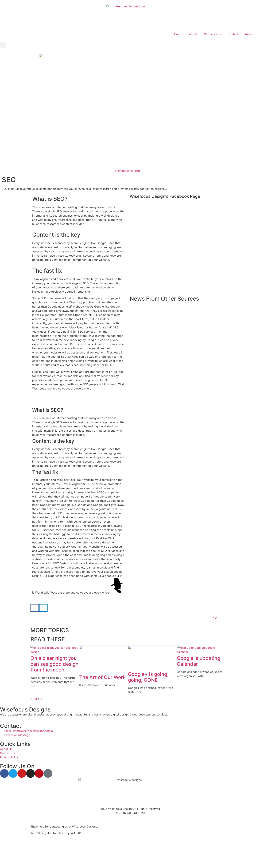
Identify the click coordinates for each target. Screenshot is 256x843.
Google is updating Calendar (198, 661)
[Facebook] (4, 773)
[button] (3, 45)
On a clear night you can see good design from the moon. (54, 664)
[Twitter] (13, 773)
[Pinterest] (39, 773)
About (193, 34)
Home (178, 34)
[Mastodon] (48, 773)
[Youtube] (21, 773)
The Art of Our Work (102, 677)
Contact (233, 34)
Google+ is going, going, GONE (148, 677)
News (249, 34)
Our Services (212, 34)
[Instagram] (30, 773)
